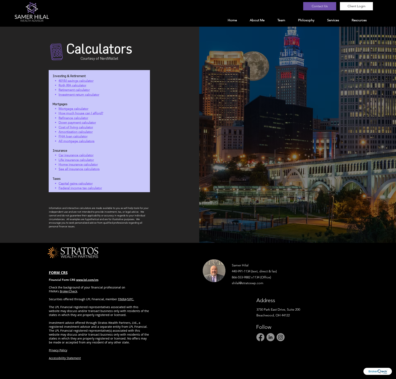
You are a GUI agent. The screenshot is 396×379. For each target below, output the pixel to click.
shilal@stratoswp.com (247, 283)
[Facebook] (260, 337)
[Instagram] (281, 337)
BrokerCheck (68, 291)
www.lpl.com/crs (87, 280)
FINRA (122, 299)
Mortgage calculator (73, 109)
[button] (359, 20)
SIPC (130, 299)
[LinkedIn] (270, 337)
